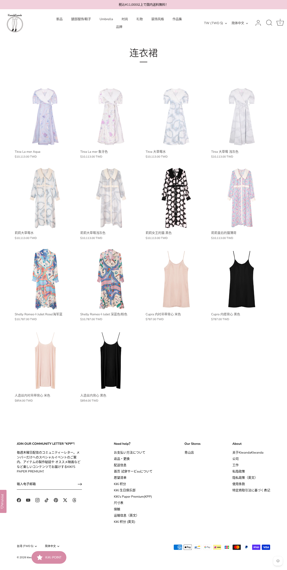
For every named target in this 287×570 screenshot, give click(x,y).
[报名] (80, 484)
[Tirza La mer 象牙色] (111, 116)
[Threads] (74, 500)
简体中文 (238, 23)
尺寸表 (118, 503)
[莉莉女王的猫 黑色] (176, 198)
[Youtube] (28, 500)
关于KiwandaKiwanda (247, 452)
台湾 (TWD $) (25, 546)
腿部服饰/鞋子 (81, 19)
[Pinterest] (56, 500)
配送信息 (120, 465)
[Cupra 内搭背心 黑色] (242, 279)
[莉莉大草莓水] (45, 198)
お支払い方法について (129, 452)
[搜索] (269, 23)
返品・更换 (122, 459)
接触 (117, 509)
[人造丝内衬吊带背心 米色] (45, 360)
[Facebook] (19, 500)
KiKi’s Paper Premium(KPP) (133, 496)
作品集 (177, 19)
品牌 (119, 27)
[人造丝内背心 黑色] (111, 360)
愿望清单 (120, 478)
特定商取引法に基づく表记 (251, 490)
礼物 (139, 19)
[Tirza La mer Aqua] (45, 116)
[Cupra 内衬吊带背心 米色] (176, 279)
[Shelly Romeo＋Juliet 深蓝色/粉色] (111, 279)
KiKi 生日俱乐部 (125, 490)
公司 (235, 459)
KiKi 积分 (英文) (124, 522)
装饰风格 (157, 19)
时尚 (125, 19)
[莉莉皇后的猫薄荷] (242, 198)
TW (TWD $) (213, 23)
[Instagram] (37, 500)
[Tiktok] (47, 500)
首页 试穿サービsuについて (133, 471)
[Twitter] (65, 500)
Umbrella (106, 19)
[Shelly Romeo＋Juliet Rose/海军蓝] (45, 279)
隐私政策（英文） (245, 478)
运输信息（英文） (126, 515)
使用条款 (238, 484)
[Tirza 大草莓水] (176, 116)
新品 (59, 19)
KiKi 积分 (120, 484)
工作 (235, 465)
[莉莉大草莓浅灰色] (111, 198)
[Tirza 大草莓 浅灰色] (242, 116)
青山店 (189, 452)
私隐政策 (238, 471)
